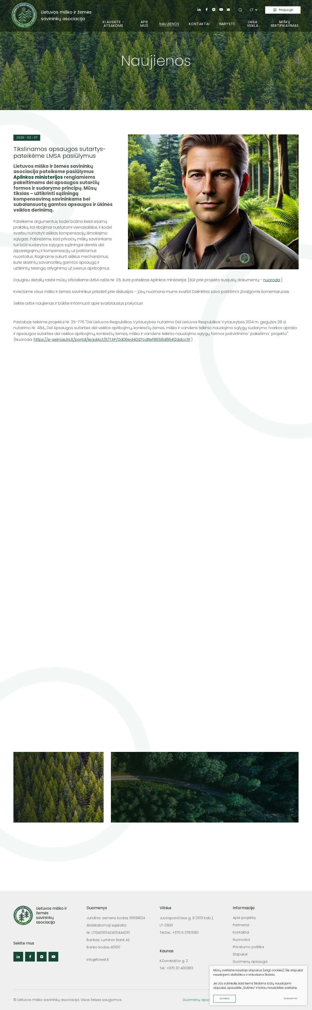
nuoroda (271, 280)
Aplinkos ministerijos (38, 177)
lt (252, 9)
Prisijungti (286, 10)
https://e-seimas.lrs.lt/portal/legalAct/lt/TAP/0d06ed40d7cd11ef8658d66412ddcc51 (112, 339)
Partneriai (241, 925)
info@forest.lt (98, 959)
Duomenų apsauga (250, 961)
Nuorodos (241, 939)
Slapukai (240, 954)
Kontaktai (241, 932)
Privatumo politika (248, 947)
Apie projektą (244, 917)
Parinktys (290, 998)
